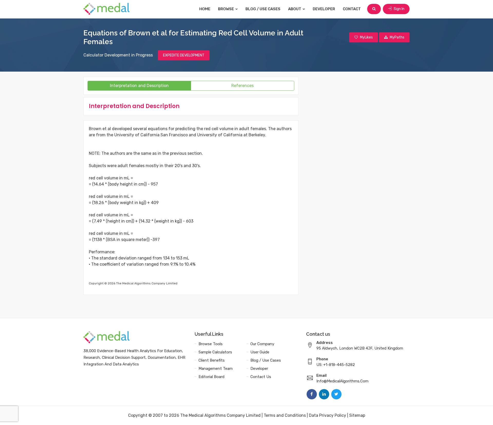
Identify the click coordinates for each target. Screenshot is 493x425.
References (242, 85)
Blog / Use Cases (262, 9)
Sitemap (357, 415)
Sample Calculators (215, 352)
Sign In (398, 9)
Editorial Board (211, 376)
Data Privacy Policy (327, 415)
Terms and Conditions (285, 415)
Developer (324, 9)
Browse (226, 9)
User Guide (259, 352)
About (295, 9)
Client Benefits (211, 360)
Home (204, 9)
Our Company (262, 344)
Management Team (215, 368)
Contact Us (260, 376)
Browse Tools (210, 344)
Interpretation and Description (139, 85)
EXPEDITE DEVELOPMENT (183, 55)
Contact (352, 9)
